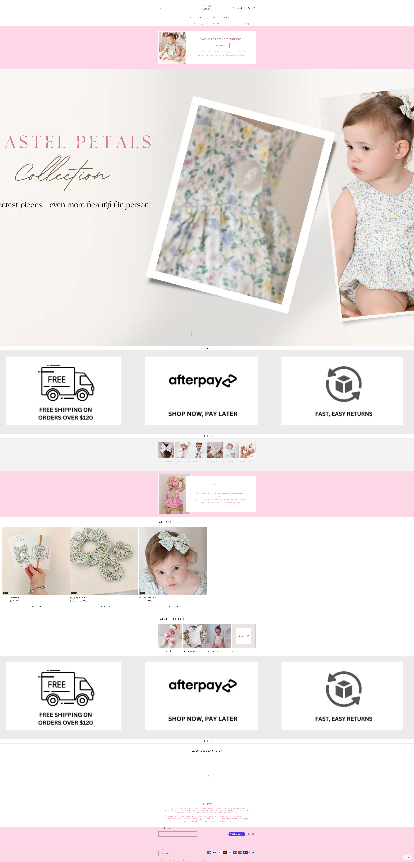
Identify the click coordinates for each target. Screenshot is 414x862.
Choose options (35, 606)
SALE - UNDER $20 (214, 651)
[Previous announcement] (188, 24)
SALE (233, 651)
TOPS (193, 461)
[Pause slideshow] (218, 348)
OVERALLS (244, 461)
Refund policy (177, 861)
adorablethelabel (167, 861)
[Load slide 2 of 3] (204, 348)
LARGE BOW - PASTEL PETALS (147, 598)
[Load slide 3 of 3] (207, 348)
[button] (160, 8)
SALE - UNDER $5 (165, 651)
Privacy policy (186, 861)
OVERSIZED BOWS (182, 461)
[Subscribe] (194, 834)
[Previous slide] (195, 348)
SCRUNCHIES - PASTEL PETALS (79, 598)
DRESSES (227, 461)
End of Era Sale (220, 46)
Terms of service (197, 861)
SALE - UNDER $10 (190, 651)
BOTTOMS (211, 461)
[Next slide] (212, 348)
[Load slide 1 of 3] (201, 348)
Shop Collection (250, 333)
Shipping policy (207, 861)
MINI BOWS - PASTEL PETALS (10, 598)
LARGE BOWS (163, 461)
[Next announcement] (225, 24)
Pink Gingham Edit (220, 485)
